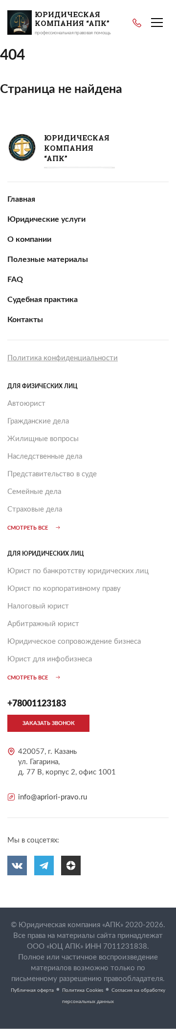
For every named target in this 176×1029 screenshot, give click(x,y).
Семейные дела (34, 491)
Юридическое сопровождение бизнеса (74, 641)
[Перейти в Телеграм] (44, 865)
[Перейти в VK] (17, 865)
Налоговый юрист (38, 606)
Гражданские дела (38, 421)
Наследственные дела (44, 456)
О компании (29, 239)
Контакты (25, 320)
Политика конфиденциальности (62, 358)
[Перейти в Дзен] (71, 865)
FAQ (15, 279)
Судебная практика (42, 300)
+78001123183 (137, 23)
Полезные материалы (47, 259)
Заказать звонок (48, 723)
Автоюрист (26, 403)
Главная (21, 199)
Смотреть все (27, 528)
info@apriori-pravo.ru (52, 797)
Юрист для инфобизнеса (49, 659)
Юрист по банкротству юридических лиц (78, 571)
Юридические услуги (46, 219)
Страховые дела (34, 509)
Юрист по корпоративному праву (64, 588)
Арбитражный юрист (43, 624)
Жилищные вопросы (43, 439)
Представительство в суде (52, 474)
